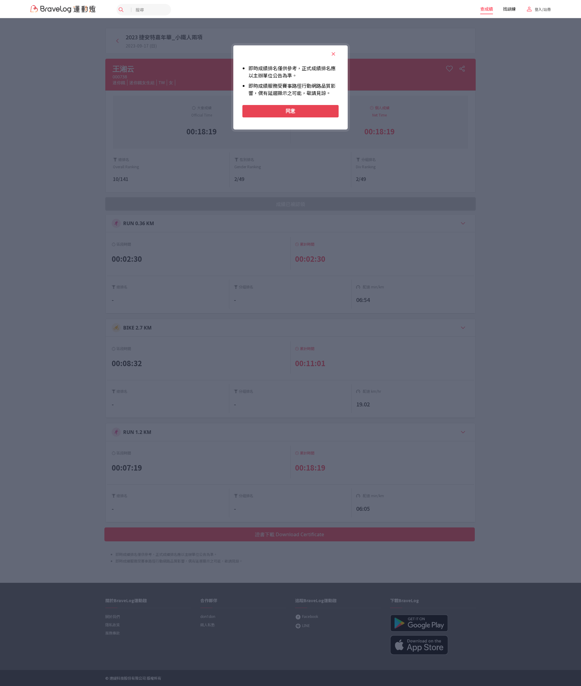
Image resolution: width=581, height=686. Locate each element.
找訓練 (509, 9)
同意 (290, 110)
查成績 (486, 9)
